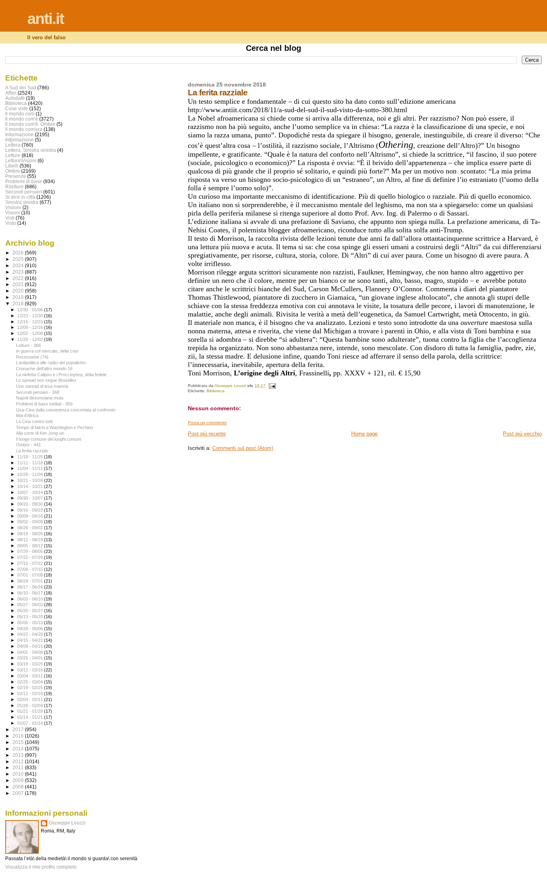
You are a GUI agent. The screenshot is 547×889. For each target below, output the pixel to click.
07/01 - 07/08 (30, 575)
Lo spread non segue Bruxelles (46, 380)
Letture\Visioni (20, 160)
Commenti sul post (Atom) (242, 448)
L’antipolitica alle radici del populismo (51, 362)
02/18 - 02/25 (30, 687)
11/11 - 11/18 (30, 462)
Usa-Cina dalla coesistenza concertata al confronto (65, 409)
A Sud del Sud (20, 87)
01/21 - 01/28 (30, 711)
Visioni (12, 212)
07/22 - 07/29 (30, 557)
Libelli (11, 165)
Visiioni (13, 207)
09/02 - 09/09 (30, 521)
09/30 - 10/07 (30, 498)
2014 (18, 748)
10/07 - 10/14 (30, 492)
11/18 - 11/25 (30, 456)
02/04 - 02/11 (30, 699)
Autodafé (15, 98)
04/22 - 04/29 (30, 634)
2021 (18, 284)
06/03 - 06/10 (30, 599)
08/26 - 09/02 (30, 527)
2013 (18, 755)
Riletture (14, 186)
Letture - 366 (28, 345)
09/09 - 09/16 (30, 516)
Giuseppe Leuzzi (67, 823)
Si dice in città (20, 197)
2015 (18, 742)
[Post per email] (272, 385)
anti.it (45, 18)
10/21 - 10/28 (30, 480)
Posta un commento (207, 422)
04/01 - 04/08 (30, 652)
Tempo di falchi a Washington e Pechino (54, 427)
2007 (18, 793)
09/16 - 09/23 (30, 510)
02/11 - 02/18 (30, 693)
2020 (18, 290)
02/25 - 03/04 (30, 681)
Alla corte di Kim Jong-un (40, 433)
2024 (18, 265)
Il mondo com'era (23, 129)
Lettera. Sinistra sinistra (30, 150)
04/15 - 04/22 (30, 640)
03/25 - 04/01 (30, 657)
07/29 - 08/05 (30, 551)
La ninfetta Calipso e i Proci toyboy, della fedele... (63, 374)
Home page (364, 434)
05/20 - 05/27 (30, 610)
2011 (18, 767)
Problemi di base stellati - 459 (44, 403)
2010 (18, 773)
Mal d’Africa (27, 415)
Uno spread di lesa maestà (42, 386)
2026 (18, 252)
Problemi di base (23, 181)
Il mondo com (19, 113)
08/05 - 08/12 (30, 545)
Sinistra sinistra (21, 202)
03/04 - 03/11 (30, 675)
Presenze (15, 176)
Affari (10, 92)
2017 (18, 729)
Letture (12, 155)
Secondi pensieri (23, 191)
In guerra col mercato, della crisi (47, 351)
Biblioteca (216, 391)
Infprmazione (19, 139)
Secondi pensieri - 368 (37, 392)
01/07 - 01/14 (30, 723)
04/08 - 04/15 (30, 646)
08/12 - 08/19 (30, 539)
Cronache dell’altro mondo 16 (44, 368)
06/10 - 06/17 (30, 593)
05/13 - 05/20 (30, 616)
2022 (18, 278)
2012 (18, 761)
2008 (18, 786)
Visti (9, 217)
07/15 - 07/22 (30, 563)
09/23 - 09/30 (30, 504)
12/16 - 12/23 (30, 321)
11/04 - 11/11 (30, 468)
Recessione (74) (32, 357)
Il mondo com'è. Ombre (30, 124)
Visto (10, 223)
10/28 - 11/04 (30, 474)
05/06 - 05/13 (30, 622)
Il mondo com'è (21, 118)
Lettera (12, 144)
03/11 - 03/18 (30, 669)
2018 (18, 303)
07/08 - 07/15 (30, 569)
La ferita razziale (32, 450)
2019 (18, 297)
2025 (18, 259)
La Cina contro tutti (34, 421)
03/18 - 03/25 (30, 663)
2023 (18, 271)
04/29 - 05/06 (30, 628)
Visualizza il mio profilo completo (40, 867)
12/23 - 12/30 (30, 315)
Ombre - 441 (28, 444)
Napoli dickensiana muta (39, 397)
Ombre (12, 170)
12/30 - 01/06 (30, 309)
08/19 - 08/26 (30, 533)
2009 (18, 780)
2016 (18, 735)
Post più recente (207, 434)
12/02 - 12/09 (30, 333)
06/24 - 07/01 (30, 581)
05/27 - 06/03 (30, 604)
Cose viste (16, 108)
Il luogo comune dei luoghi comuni (48, 439)
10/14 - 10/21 (30, 486)
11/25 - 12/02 (30, 339)
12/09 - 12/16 (30, 327)
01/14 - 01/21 (30, 717)
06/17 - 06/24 (30, 587)
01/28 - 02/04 (30, 705)
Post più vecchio (522, 434)
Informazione (19, 134)
